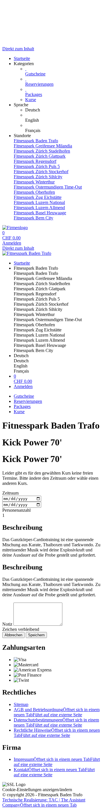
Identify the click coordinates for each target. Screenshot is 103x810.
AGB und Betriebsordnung (57, 712)
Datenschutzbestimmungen (56, 722)
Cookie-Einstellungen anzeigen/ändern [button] (37, 789)
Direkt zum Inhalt (18, 48)
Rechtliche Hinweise (57, 733)
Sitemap (21, 704)
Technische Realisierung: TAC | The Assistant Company (43, 802)
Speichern (36, 635)
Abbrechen (13, 635)
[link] (63, 110)
